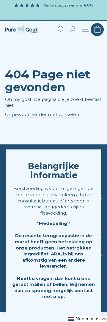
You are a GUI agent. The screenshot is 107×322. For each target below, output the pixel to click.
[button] (87, 319)
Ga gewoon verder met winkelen (42, 114)
